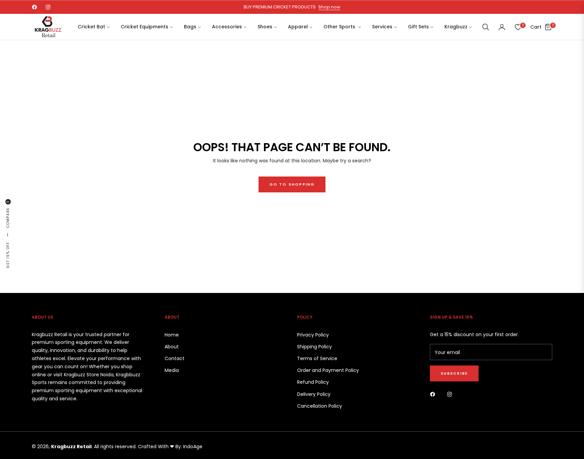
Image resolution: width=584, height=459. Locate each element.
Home (172, 334)
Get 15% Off (7, 255)
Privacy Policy (313, 334)
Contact (175, 358)
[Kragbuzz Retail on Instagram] (451, 393)
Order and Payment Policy (328, 370)
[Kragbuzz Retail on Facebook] (434, 393)
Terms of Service (317, 358)
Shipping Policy (314, 346)
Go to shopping (292, 184)
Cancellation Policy (319, 406)
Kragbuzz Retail (71, 446)
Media (172, 370)
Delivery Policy (314, 394)
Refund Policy (313, 382)
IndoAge (192, 446)
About (172, 346)
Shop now (329, 7)
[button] (486, 27)
